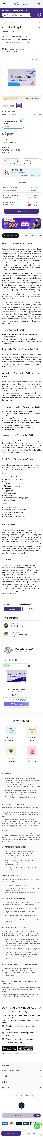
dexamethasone (8, 31)
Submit (37, 1115)
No (32, 609)
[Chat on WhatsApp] (37, 1126)
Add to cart (18, 704)
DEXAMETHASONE (9, 142)
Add (30, 1133)
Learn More (35, 175)
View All (20, 211)
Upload (33, 15)
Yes (13, 609)
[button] (4, 4)
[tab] (5, 105)
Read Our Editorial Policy (23, 651)
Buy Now (11, 1133)
